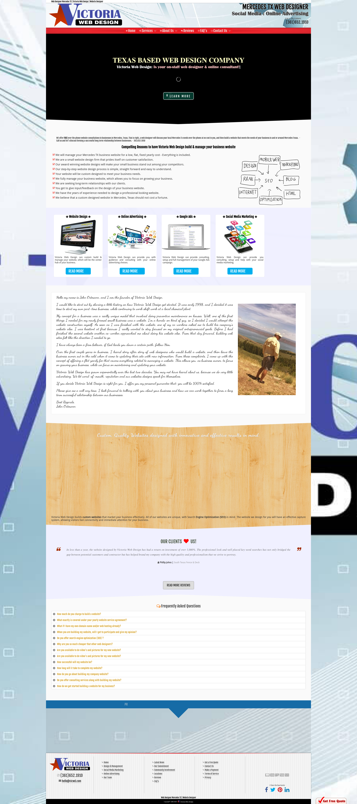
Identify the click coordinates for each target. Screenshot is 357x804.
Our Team (108, 777)
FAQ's (156, 781)
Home (106, 762)
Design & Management (113, 766)
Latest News (159, 762)
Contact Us (209, 766)
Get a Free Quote (211, 762)
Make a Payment (212, 770)
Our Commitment (161, 766)
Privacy (208, 777)
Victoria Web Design (186, 801)
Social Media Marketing (114, 770)
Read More (76, 271)
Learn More (180, 96)
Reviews (157, 777)
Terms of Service (212, 773)
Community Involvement (164, 770)
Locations (158, 773)
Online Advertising (112, 773)
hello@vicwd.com (71, 781)
